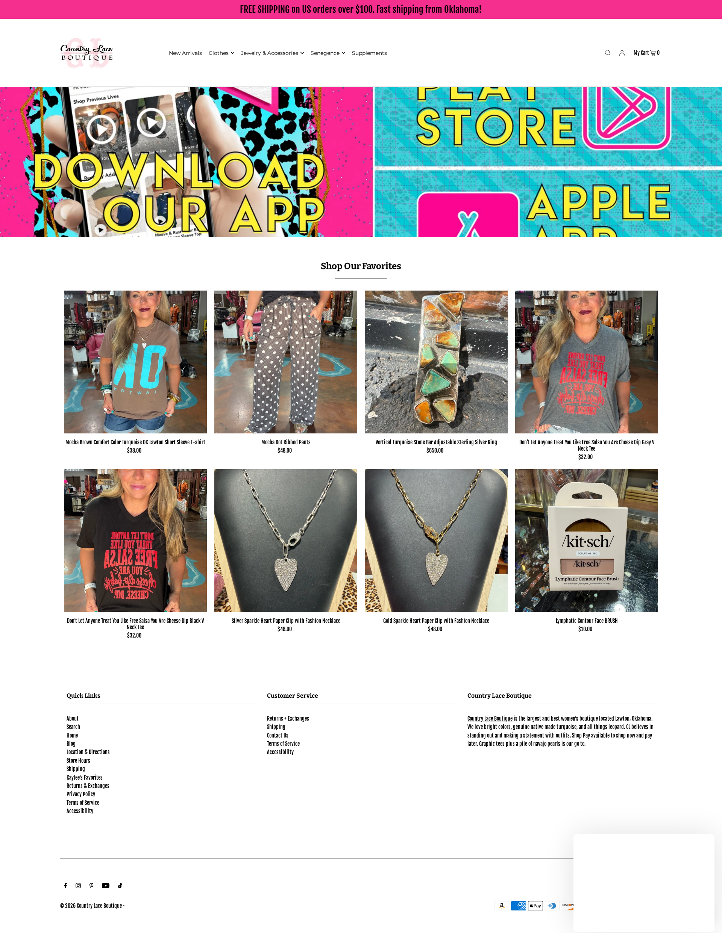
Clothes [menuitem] (219, 53)
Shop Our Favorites (361, 266)
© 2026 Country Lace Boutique (91, 906)
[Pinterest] (91, 886)
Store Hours (78, 760)
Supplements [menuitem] (369, 53)
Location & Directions (88, 752)
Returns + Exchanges (288, 718)
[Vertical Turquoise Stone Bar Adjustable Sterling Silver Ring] (436, 362)
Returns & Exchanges (88, 786)
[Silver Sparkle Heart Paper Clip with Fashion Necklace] (285, 540)
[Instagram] (78, 886)
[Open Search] (608, 52)
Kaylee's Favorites (85, 777)
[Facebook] (65, 886)
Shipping (76, 769)
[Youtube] (105, 886)
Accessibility (80, 811)
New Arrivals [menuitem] (185, 53)
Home (72, 735)
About (73, 718)
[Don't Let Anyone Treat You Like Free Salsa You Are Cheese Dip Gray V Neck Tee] (586, 362)
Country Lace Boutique (490, 718)
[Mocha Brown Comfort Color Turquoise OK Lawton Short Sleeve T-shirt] (135, 362)
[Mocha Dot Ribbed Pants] (285, 362)
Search (73, 727)
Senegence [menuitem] (325, 53)
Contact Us (277, 735)
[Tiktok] (120, 886)
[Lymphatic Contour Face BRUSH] (586, 540)
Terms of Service (83, 803)
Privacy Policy (81, 794)
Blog (71, 744)
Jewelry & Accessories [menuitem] (269, 53)
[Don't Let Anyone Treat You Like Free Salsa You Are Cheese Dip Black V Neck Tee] (135, 540)
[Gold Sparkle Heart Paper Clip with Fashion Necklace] (436, 540)
